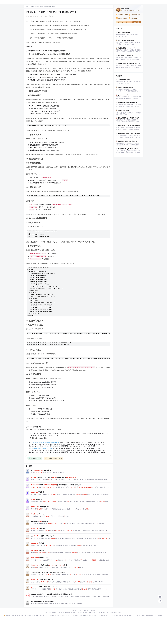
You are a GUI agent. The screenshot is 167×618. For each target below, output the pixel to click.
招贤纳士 (54, 612)
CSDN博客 (93, 610)
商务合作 (61, 612)
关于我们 (48, 612)
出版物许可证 (132, 615)
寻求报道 (67, 612)
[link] (27, 6)
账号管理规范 (111, 615)
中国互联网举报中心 (93, 615)
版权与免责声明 (119, 615)
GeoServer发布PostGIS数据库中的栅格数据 (45, 442)
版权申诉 (126, 615)
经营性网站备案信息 (51, 615)
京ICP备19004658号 (26, 615)
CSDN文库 (85, 610)
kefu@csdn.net (95, 612)
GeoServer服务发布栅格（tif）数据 (41, 448)
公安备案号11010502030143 (13, 615)
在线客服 (105, 612)
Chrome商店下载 (103, 615)
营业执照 (139, 615)
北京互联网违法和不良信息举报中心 (65, 615)
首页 (27, 6)
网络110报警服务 (84, 615)
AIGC (45, 16)
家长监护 (77, 615)
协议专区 (73, 612)
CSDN (79, 610)
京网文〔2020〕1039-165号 (38, 615)
